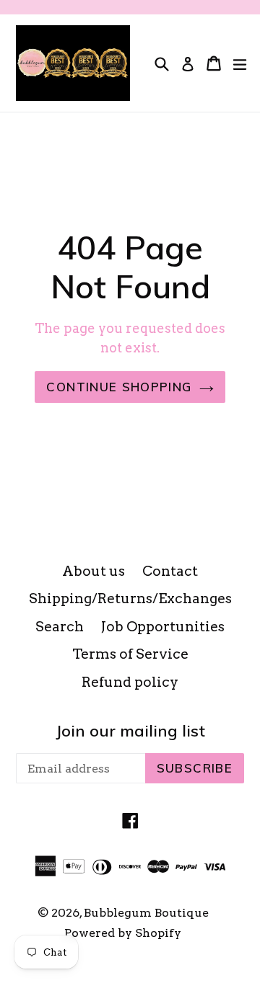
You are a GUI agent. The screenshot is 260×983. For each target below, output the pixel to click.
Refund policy (130, 682)
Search (59, 626)
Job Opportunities (163, 626)
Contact (170, 571)
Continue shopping (118, 386)
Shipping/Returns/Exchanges (130, 598)
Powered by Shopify (122, 933)
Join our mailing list (130, 730)
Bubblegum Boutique (146, 913)
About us (93, 571)
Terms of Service (130, 654)
